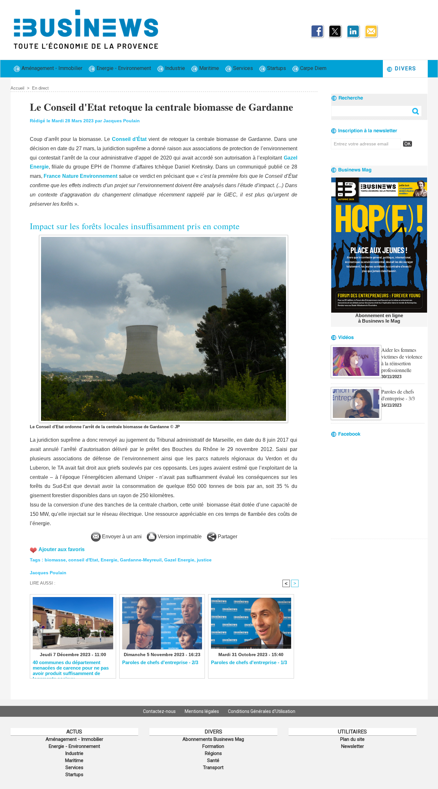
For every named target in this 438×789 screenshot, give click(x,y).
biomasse (55, 559)
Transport (213, 767)
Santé (213, 760)
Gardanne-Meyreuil (141, 559)
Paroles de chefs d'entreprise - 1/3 (249, 662)
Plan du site (352, 739)
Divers (404, 68)
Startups (276, 68)
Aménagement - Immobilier (51, 68)
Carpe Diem (312, 68)
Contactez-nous (160, 711)
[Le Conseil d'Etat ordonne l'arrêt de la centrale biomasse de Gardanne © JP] (163, 237)
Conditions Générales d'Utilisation (261, 711)
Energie (109, 559)
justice (204, 559)
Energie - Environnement (123, 68)
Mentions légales (202, 711)
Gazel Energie (179, 559)
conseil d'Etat (83, 559)
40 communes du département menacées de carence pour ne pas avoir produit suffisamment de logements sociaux (71, 668)
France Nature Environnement (80, 176)
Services (242, 68)
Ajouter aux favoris (61, 549)
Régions (213, 753)
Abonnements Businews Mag (213, 739)
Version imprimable (179, 536)
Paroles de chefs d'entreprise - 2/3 (160, 662)
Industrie (174, 68)
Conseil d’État (129, 139)
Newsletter (352, 746)
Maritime (208, 68)
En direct (40, 88)
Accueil (17, 88)
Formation (213, 746)
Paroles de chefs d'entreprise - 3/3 (398, 395)
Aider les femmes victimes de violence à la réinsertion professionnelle (401, 359)
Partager (226, 536)
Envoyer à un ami (121, 536)
